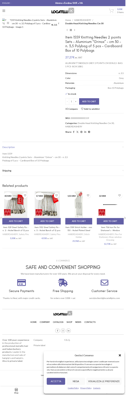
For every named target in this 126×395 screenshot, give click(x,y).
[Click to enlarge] (8, 22)
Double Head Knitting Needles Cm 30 (84, 23)
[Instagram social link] (63, 330)
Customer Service (104, 291)
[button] (119, 355)
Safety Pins (24, 234)
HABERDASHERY (82, 20)
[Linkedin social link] (85, 132)
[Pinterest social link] (81, 132)
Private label (39, 345)
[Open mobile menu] (4, 11)
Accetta (56, 381)
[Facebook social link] (73, 132)
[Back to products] (71, 30)
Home (68, 20)
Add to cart (89, 101)
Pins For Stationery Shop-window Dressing (110, 237)
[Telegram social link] (89, 132)
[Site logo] (63, 10)
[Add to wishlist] (25, 195)
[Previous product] (67, 30)
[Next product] (74, 30)
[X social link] (77, 132)
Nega (76, 381)
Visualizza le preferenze (104, 381)
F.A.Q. (67, 340)
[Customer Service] (104, 282)
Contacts (96, 388)
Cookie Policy (73, 388)
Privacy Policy (86, 388)
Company (38, 340)
